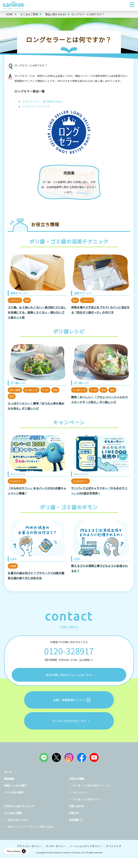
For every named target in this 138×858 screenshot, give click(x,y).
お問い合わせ (76, 806)
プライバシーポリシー (29, 846)
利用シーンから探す (15, 785)
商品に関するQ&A (18, 820)
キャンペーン (80, 792)
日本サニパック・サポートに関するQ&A (30, 826)
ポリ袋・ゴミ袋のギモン (86, 799)
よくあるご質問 (13, 813)
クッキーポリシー (56, 846)
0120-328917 (69, 650)
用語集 (69, 172)
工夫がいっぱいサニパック (19, 806)
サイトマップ (113, 846)
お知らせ (74, 813)
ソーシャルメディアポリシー (86, 846)
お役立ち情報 (76, 778)
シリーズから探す (14, 792)
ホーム (8, 772)
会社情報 (74, 820)
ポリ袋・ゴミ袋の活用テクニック (91, 785)
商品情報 (9, 778)
